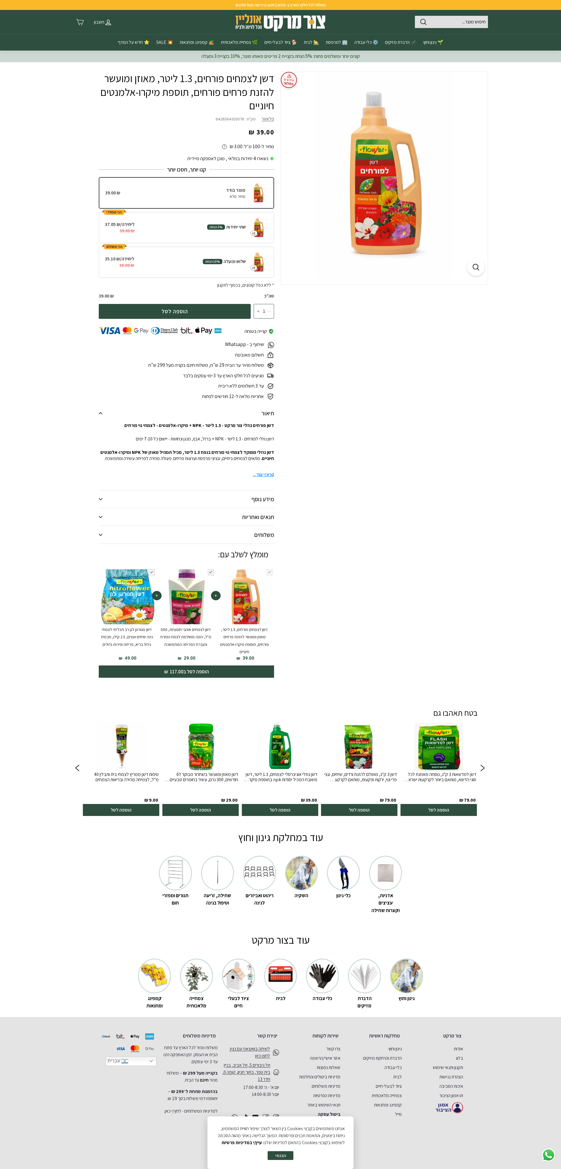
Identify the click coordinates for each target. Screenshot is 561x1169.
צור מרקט (452, 1036)
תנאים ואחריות (258, 517)
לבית (397, 1077)
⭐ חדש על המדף (134, 42)
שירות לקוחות (325, 1036)
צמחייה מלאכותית (387, 1095)
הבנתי (280, 1155)
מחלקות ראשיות (384, 1036)
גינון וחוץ (395, 1049)
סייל (398, 1114)
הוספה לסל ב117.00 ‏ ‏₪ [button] (186, 671)
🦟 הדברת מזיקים (400, 42)
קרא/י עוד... (263, 474)
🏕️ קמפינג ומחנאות (197, 42)
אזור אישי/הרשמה (325, 1058)
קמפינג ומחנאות (388, 1105)
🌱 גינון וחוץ (433, 42)
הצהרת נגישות (451, 1077)
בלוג (459, 1058)
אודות (458, 1049)
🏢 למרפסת (337, 42)
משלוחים (264, 535)
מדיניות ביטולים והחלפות (319, 1077)
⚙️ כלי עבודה (366, 42)
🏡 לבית (311, 42)
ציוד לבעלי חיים (389, 1086)
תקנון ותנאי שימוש (448, 1067)
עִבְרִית (114, 1060)
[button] (77, 769)
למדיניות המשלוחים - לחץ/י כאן (191, 1111)
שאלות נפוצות (328, 1067)
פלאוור (268, 118)
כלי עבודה (393, 1067)
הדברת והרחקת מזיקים (382, 1058)
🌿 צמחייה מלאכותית (239, 42)
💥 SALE (164, 42)
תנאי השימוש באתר (323, 1105)
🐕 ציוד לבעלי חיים (280, 42)
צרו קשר (333, 1049)
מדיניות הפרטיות (326, 1095)
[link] (438, 769)
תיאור (268, 413)
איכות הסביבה (451, 1086)
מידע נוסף (263, 499)
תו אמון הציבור (451, 1095)
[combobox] (451, 22)
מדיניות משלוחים (326, 1086)
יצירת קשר (267, 1036)
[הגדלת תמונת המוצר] (476, 267)
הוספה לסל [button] (438, 810)
